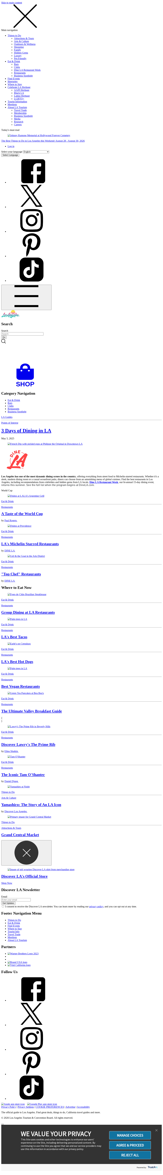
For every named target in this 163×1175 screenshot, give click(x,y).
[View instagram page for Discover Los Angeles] (31, 231)
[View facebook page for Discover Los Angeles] (31, 182)
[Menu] (26, 297)
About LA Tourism (17, 107)
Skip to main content (11, 2)
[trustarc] (152, 1167)
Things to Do (14, 35)
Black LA (19, 93)
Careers (18, 124)
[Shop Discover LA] (26, 386)
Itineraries (13, 81)
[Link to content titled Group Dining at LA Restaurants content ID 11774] (81, 594)
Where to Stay (15, 84)
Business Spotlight (23, 75)
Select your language (11, 151)
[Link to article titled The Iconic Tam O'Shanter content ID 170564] (81, 756)
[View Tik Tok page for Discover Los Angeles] (31, 280)
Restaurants (20, 72)
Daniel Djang (11, 781)
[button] (156, 1130)
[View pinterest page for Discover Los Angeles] (31, 256)
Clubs (17, 67)
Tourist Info (13, 931)
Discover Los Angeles (15, 811)
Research (18, 121)
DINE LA (9, 550)
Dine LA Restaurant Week (27, 70)
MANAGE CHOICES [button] (130, 1135)
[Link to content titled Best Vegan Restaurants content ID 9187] (81, 668)
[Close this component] (26, 853)
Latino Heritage (22, 95)
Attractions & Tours (24, 38)
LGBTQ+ (19, 98)
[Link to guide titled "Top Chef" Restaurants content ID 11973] (81, 556)
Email (4, 896)
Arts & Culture (21, 41)
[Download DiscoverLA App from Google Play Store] (42, 1104)
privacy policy (96, 906)
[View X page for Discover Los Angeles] (31, 207)
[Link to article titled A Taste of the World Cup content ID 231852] (81, 496)
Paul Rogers (10, 520)
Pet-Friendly (20, 58)
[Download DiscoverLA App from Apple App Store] (13, 1104)
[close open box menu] (25, 27)
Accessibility (83, 1107)
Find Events (14, 78)
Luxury (17, 55)
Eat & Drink (14, 61)
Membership (20, 113)
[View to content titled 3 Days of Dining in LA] (81, 444)
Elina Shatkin (11, 751)
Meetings (12, 104)
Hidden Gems (21, 52)
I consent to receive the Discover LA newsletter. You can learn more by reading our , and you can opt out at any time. (71, 906)
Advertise (70, 1107)
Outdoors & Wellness (24, 44)
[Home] (10, 317)
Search (4, 330)
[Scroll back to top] (2, 1124)
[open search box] (81, 351)
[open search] (81, 351)
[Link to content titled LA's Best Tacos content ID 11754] (81, 619)
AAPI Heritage (21, 90)
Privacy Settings (26, 1107)
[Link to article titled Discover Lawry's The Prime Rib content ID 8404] (81, 726)
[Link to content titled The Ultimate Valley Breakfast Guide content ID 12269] (81, 693)
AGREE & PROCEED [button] (130, 1145)
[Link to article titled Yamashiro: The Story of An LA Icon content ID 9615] (81, 786)
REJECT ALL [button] (130, 1155)
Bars (16, 64)
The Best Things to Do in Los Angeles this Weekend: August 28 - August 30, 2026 (43, 140)
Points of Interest (9, 422)
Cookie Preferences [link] (50, 1107)
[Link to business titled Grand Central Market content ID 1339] (81, 816)
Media (17, 118)
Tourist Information (17, 101)
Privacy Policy (8, 1107)
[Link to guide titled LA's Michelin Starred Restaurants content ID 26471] (81, 526)
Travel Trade (20, 110)
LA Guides (6, 417)
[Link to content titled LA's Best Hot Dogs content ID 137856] (81, 643)
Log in (11, 146)
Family (17, 50)
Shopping (19, 47)
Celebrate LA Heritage (19, 87)
